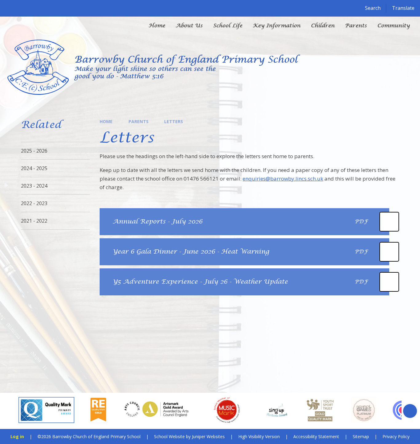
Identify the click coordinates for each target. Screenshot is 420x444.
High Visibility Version (259, 436)
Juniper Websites (208, 436)
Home (106, 121)
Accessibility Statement (316, 436)
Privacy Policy (396, 436)
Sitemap (361, 436)
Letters (173, 121)
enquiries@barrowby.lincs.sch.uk (283, 178)
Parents (139, 121)
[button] (10, 411)
